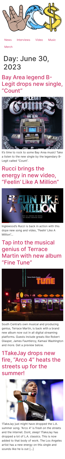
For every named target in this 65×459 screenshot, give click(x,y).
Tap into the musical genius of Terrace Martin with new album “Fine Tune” (32, 252)
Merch (8, 46)
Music (52, 40)
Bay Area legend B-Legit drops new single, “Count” (32, 84)
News (8, 40)
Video (39, 40)
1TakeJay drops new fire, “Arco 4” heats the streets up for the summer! (31, 363)
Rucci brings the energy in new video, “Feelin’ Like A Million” (30, 175)
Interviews (23, 40)
